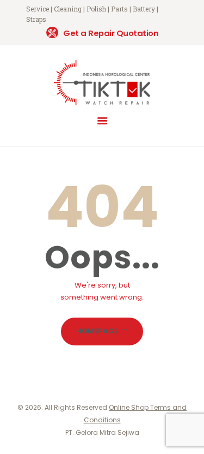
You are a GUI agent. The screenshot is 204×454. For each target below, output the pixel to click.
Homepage (97, 331)
